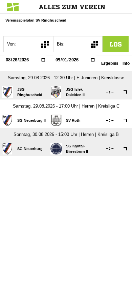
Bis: (61, 44)
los (115, 44)
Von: (11, 44)
